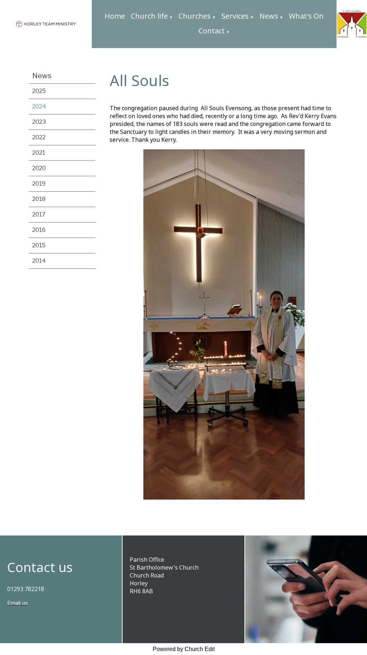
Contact (212, 31)
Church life (149, 16)
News (268, 16)
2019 (39, 183)
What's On (306, 16)
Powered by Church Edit (184, 649)
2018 (39, 199)
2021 (38, 152)
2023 (39, 121)
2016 (39, 229)
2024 (39, 106)
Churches (194, 16)
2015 (39, 245)
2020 (39, 168)
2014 (39, 260)
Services (235, 16)
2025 (39, 91)
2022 (39, 137)
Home (115, 16)
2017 (39, 214)
